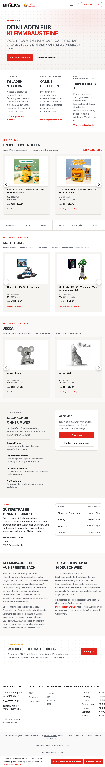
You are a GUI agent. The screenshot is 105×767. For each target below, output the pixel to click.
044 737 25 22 (11, 701)
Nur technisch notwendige (67, 761)
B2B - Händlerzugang (51, 700)
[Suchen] (77, 4)
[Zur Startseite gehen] (19, 4)
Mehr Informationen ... (13, 764)
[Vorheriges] (6, 184)
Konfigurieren (93, 761)
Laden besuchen (46, 57)
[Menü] (71, 4)
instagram (64, 745)
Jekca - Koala (14, 373)
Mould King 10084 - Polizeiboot (23, 287)
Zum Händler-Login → (85, 125)
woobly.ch (89, 651)
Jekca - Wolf (65, 373)
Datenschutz (35, 697)
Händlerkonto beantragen (76, 443)
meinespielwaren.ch (65, 607)
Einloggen (77, 435)
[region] (52, 184)
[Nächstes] (99, 184)
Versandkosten (50, 735)
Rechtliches (36, 687)
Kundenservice (72, 687)
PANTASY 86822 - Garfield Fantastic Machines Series (77, 191)
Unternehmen (54, 687)
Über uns (50, 693)
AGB (31, 693)
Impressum (34, 701)
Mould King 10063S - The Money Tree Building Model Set (78, 288)
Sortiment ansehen (20, 57)
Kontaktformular (10, 722)
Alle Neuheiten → (92, 150)
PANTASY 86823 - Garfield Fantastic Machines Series (25, 191)
